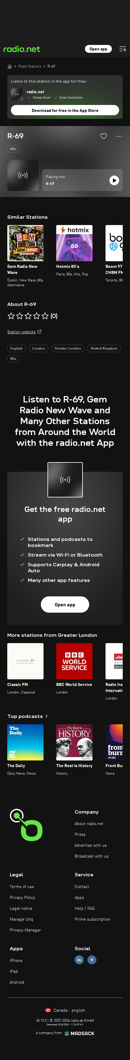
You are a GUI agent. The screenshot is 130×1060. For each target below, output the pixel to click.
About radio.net (89, 824)
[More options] (119, 136)
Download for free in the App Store (65, 111)
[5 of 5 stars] (45, 316)
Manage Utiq (21, 919)
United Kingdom (104, 349)
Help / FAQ (85, 908)
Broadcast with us (92, 856)
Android (17, 982)
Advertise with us (91, 845)
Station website (21, 332)
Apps (79, 898)
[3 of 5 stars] (28, 316)
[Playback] (114, 180)
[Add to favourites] (104, 136)
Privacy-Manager (25, 930)
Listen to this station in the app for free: (49, 81)
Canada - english (68, 1010)
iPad (14, 972)
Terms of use (22, 887)
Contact (82, 887)
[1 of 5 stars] (11, 316)
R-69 (50, 184)
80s (13, 149)
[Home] (9, 66)
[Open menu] (122, 48)
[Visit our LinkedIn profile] (79, 960)
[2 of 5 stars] (19, 316)
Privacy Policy (22, 898)
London (38, 349)
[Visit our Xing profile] (91, 960)
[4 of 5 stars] (36, 316)
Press (80, 835)
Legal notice (21, 908)
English (16, 349)
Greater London (68, 349)
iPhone (16, 961)
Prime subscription (92, 919)
